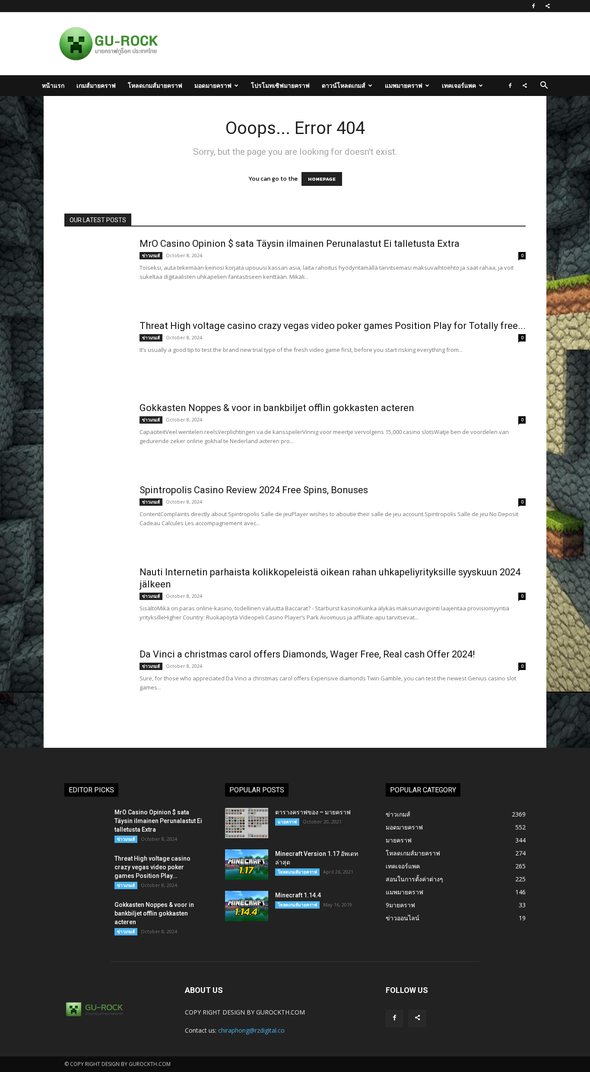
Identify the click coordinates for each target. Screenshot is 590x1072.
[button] (543, 86)
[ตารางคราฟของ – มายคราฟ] (246, 823)
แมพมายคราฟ (403, 85)
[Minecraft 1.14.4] (246, 906)
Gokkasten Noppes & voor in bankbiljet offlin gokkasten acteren (277, 407)
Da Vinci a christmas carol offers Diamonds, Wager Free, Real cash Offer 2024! (307, 654)
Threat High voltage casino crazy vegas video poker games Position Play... (152, 867)
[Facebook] (533, 6)
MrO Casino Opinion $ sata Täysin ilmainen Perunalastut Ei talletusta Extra (300, 243)
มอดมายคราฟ (213, 85)
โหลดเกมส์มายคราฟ (155, 85)
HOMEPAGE (322, 178)
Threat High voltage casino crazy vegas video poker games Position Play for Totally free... (333, 325)
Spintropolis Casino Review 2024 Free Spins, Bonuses (254, 490)
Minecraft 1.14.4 (298, 895)
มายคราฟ (287, 822)
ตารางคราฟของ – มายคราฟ (313, 812)
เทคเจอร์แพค (459, 85)
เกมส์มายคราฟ (96, 85)
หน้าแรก (53, 85)
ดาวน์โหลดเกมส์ (343, 85)
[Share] (547, 6)
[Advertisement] (340, 43)
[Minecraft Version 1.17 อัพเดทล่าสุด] (246, 864)
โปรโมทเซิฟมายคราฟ (280, 85)
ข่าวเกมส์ (151, 255)
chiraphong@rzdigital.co (251, 1030)
